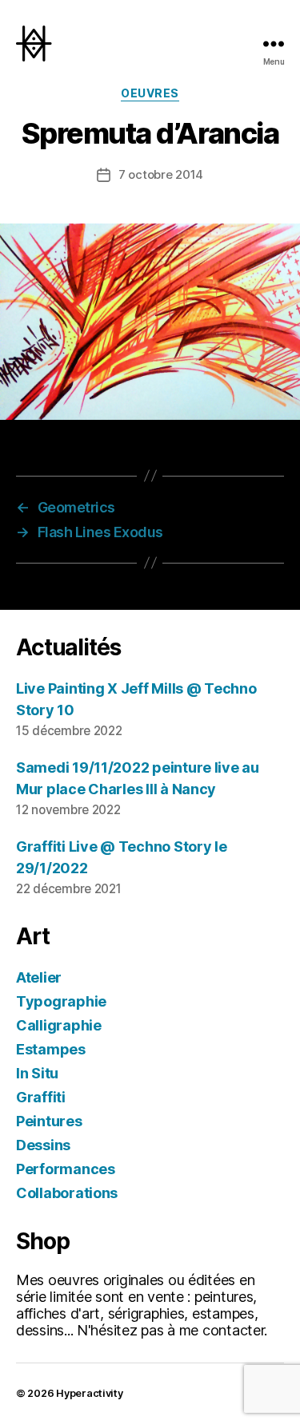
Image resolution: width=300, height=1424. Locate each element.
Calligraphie (59, 1025)
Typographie (61, 1001)
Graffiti (41, 1097)
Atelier (39, 977)
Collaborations (67, 1193)
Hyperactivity (89, 1393)
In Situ (37, 1073)
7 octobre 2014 (160, 174)
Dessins (43, 1145)
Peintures (49, 1121)
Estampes (51, 1049)
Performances (65, 1169)
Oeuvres (150, 93)
